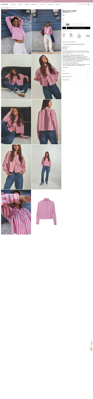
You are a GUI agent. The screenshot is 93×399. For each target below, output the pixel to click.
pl (89, 4)
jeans (80, 64)
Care (63, 70)
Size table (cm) (65, 73)
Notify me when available (78, 28)
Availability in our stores (67, 30)
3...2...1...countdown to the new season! (46, 1)
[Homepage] (4, 4)
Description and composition (68, 41)
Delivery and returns (67, 76)
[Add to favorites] (64, 28)
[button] (78, 4)
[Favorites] (80, 4)
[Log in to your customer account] (83, 4)
